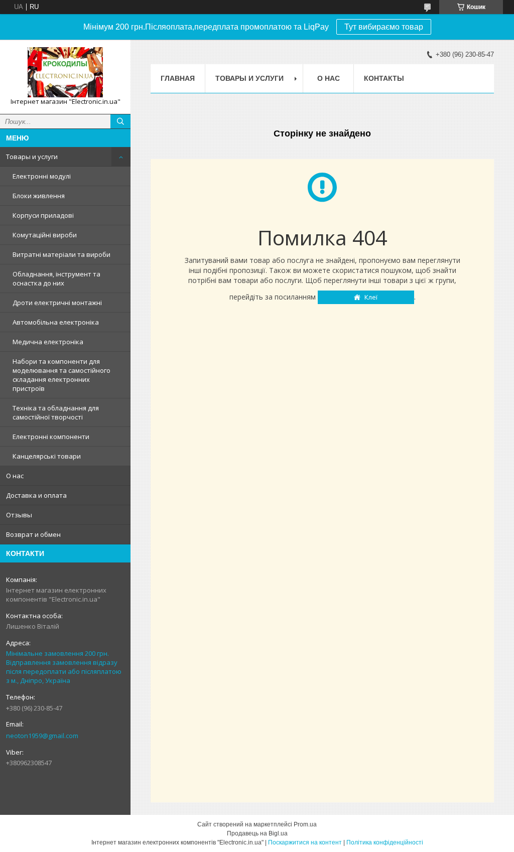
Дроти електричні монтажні (57, 302)
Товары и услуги (32, 156)
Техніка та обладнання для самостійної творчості (56, 412)
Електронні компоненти (51, 436)
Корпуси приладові (43, 215)
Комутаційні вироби (45, 234)
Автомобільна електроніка (56, 322)
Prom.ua (305, 824)
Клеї (370, 297)
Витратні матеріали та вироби (61, 254)
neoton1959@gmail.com (42, 735)
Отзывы (19, 514)
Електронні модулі (42, 176)
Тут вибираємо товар (383, 27)
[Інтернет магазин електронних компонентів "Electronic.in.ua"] (65, 72)
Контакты (384, 78)
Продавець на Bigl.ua (257, 833)
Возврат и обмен (33, 534)
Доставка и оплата (36, 495)
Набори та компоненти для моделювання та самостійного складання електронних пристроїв (61, 375)
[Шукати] (120, 121)
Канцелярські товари (47, 456)
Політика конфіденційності (384, 842)
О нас (15, 475)
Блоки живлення (39, 195)
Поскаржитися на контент (305, 842)
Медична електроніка (48, 341)
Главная (178, 78)
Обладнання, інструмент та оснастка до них (56, 278)
